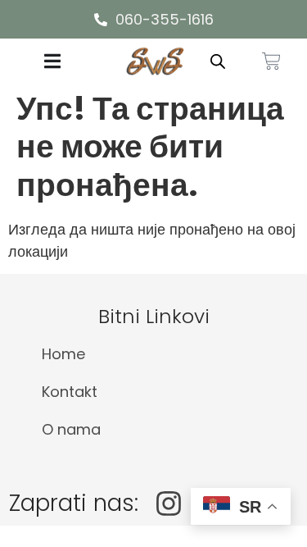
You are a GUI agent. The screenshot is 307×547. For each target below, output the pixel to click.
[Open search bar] (218, 60)
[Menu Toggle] (52, 61)
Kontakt (69, 391)
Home (63, 354)
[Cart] (271, 61)
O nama (71, 429)
